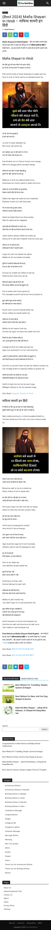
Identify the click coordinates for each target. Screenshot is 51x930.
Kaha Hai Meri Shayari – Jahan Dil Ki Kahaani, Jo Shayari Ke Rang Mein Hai (31, 710)
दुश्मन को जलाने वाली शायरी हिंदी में (23, 655)
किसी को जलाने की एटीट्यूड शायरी (23, 649)
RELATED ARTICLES (11, 679)
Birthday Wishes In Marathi (16, 802)
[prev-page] (3, 719)
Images (8, 819)
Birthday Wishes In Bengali (15, 794)
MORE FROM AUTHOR (29, 679)
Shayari (11, 9)
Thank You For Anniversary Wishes (18, 864)
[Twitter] (26, 34)
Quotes (8, 852)
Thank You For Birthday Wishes (17, 868)
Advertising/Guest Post (13, 891)
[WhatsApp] (10, 34)
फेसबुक (4, 643)
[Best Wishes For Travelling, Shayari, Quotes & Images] (8, 688)
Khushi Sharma (9, 29)
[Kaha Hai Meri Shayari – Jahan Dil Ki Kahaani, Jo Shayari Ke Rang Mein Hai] (8, 710)
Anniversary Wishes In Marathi (17, 790)
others (7, 848)
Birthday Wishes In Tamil (15, 806)
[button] (4, 3)
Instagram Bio (10, 823)
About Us (7, 888)
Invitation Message (12, 831)
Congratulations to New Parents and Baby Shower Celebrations (21, 745)
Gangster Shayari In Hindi (22, 393)
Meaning (8, 839)
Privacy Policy (9, 905)
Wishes (8, 873)
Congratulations (11, 814)
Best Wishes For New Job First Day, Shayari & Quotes (22, 757)
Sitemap (7, 909)
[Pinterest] (21, 34)
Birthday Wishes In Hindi (15, 798)
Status (7, 860)
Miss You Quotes (11, 844)
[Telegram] (15, 34)
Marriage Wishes (11, 835)
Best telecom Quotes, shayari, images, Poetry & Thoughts (24, 770)
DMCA (6, 898)
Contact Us (8, 895)
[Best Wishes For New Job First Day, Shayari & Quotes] (8, 699)
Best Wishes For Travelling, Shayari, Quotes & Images (22, 751)
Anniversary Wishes (13, 785)
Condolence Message (13, 810)
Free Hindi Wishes (31, 927)
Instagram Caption (12, 827)
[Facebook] (4, 34)
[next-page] (7, 719)
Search (5, 726)
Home (4, 9)
